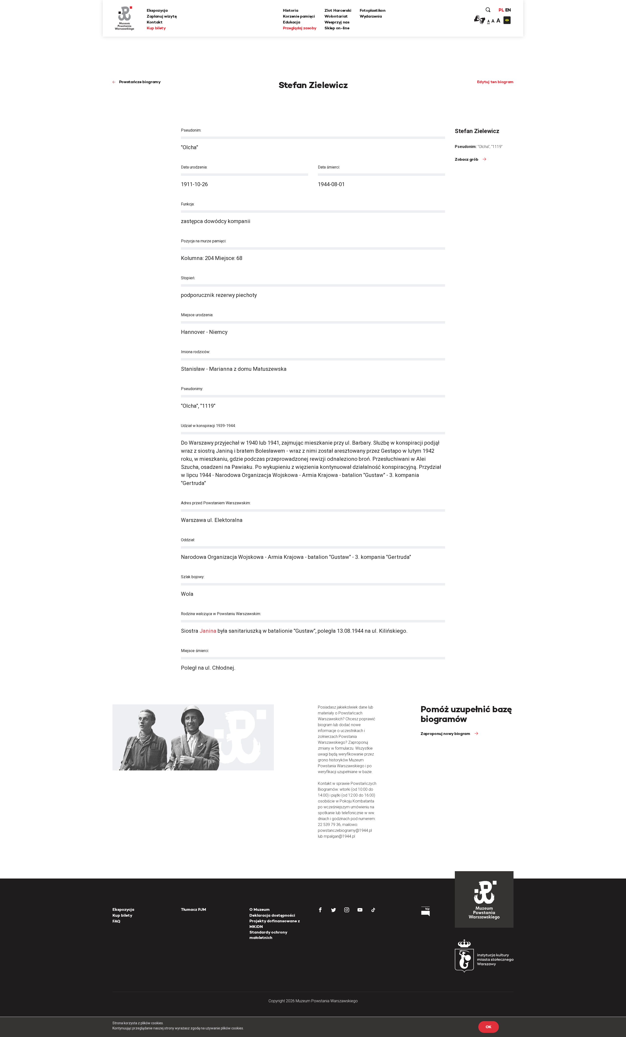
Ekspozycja (157, 10)
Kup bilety (156, 28)
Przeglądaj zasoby (299, 28)
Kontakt (155, 22)
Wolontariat (335, 16)
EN (508, 10)
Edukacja (291, 22)
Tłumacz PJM (193, 909)
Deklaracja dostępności (272, 915)
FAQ (116, 921)
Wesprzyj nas (336, 22)
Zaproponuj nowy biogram (446, 733)
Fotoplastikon (373, 10)
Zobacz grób (467, 159)
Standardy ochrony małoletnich (268, 935)
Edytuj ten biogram (495, 81)
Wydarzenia (371, 16)
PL (501, 10)
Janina (208, 631)
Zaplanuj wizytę (162, 16)
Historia (290, 10)
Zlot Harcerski (337, 10)
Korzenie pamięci (299, 16)
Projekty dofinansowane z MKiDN (274, 923)
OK (489, 1026)
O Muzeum (259, 909)
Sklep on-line (336, 28)
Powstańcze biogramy (140, 81)
